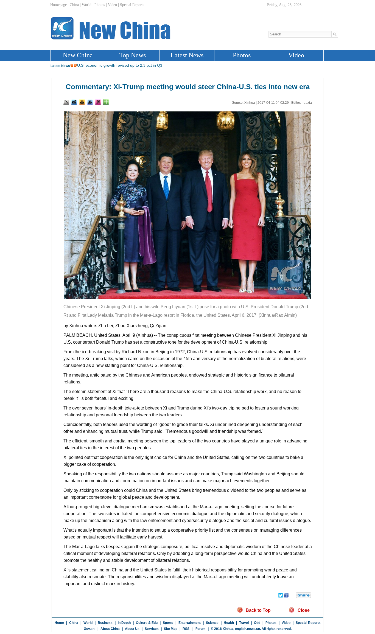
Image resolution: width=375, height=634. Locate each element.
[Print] (82, 102)
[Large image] (98, 102)
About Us (132, 629)
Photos (270, 623)
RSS (186, 629)
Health (229, 623)
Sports (168, 623)
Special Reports (308, 623)
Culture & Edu (147, 623)
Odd (257, 623)
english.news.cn (247, 629)
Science (212, 623)
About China (110, 629)
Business (105, 623)
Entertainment (189, 623)
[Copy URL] (90, 102)
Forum (200, 629)
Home (59, 623)
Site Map (170, 629)
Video (286, 623)
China (73, 623)
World (88, 623)
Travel (244, 623)
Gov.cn (89, 629)
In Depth (124, 623)
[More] (106, 102)
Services (152, 629)
